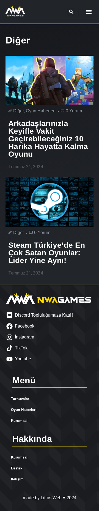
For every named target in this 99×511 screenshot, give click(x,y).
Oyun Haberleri (24, 410)
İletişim (17, 479)
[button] (71, 12)
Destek (16, 468)
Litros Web (52, 497)
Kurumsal (19, 421)
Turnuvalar (20, 399)
